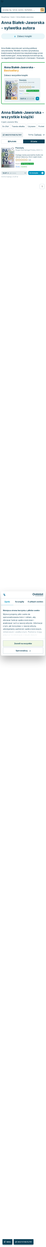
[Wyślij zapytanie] (42, 10)
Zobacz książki (24, 36)
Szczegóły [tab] (19, 601)
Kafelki (13, 141)
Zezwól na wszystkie (23, 643)
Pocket (41, 126)
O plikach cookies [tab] (35, 601)
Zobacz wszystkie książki (16, 75)
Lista (34, 141)
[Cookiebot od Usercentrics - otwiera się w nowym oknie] (32, 594)
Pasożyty (22, 80)
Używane (31, 126)
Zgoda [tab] (7, 601)
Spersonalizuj (21, 651)
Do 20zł (5, 126)
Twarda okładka (18, 126)
